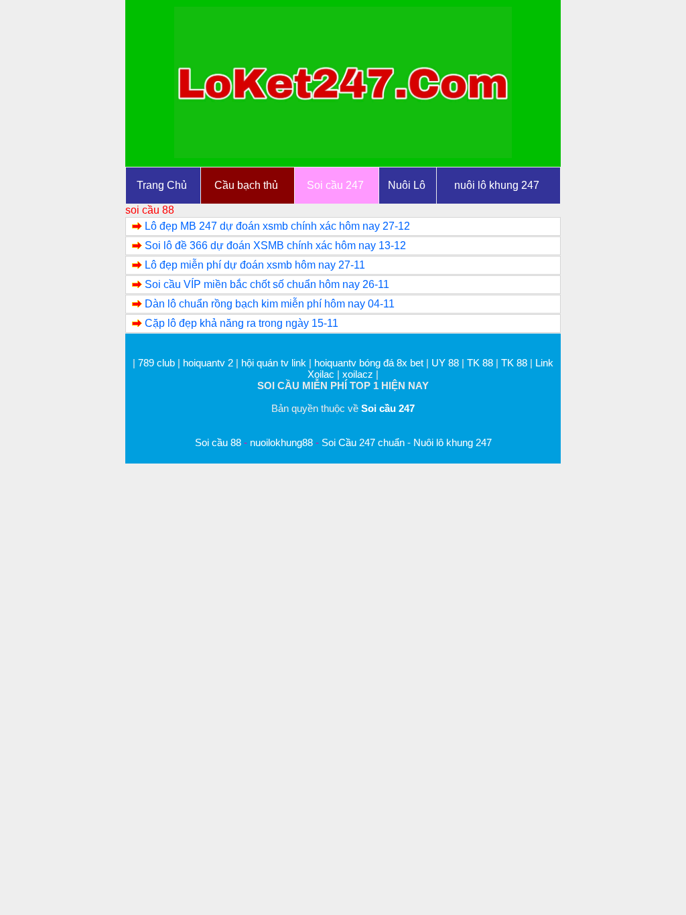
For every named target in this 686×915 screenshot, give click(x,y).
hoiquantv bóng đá (355, 362)
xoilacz (357, 374)
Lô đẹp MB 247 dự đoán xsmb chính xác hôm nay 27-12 (277, 226)
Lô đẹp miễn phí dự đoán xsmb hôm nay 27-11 (255, 265)
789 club (156, 362)
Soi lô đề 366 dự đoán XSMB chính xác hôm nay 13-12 (275, 245)
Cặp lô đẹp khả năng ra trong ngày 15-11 (241, 323)
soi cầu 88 (149, 210)
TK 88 (480, 362)
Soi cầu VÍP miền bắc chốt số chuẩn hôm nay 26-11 (267, 284)
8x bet (410, 362)
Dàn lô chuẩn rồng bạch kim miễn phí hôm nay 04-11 (270, 303)
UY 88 (445, 362)
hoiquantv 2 (209, 362)
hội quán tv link (275, 362)
